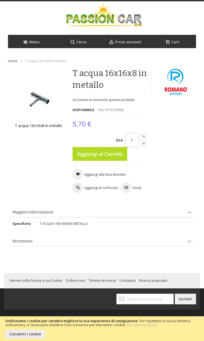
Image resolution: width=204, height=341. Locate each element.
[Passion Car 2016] (102, 18)
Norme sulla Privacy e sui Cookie (36, 280)
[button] (99, 174)
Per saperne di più (141, 324)
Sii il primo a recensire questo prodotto (104, 99)
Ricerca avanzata (153, 280)
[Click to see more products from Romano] (176, 82)
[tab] (102, 212)
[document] (102, 328)
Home (12, 61)
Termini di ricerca (102, 280)
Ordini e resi (75, 280)
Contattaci (128, 280)
